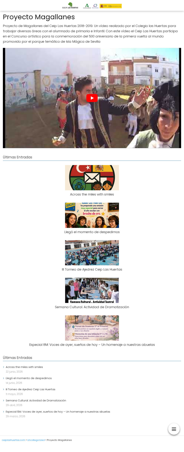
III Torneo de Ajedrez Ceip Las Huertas (30, 389)
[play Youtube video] (92, 98)
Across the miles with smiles (24, 367)
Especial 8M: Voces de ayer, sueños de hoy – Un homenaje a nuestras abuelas (58, 411)
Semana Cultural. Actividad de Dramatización (36, 400)
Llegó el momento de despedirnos (29, 378)
